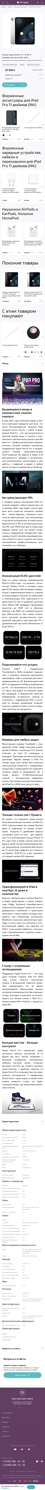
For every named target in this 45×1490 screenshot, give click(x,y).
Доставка (6, 1417)
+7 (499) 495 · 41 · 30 (13, 1464)
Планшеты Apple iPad (20, 7)
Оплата (5, 1422)
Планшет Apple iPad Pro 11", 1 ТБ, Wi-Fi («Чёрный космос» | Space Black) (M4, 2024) (11, 295)
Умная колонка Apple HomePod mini (31, 346)
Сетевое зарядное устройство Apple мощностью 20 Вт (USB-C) (11, 190)
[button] (42, 285)
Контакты (6, 1436)
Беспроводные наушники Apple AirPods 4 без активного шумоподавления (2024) (10, 243)
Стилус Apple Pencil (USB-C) (33, 127)
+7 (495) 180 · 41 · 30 (13, 1461)
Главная (3, 7)
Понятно (31, 1487)
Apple (10, 7)
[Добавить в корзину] (19, 139)
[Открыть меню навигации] (3, 2)
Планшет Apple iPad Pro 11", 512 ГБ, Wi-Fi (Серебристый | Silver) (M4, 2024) (33, 294)
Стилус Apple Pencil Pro (10, 345)
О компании (7, 1413)
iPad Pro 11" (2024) (34, 7)
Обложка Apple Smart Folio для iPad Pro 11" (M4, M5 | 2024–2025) (11, 129)
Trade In (5, 1431)
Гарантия (5, 1427)
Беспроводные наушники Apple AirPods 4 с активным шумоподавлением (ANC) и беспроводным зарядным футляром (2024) (33, 243)
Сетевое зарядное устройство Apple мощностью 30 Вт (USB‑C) (32, 190)
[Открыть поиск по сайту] (7, 2)
